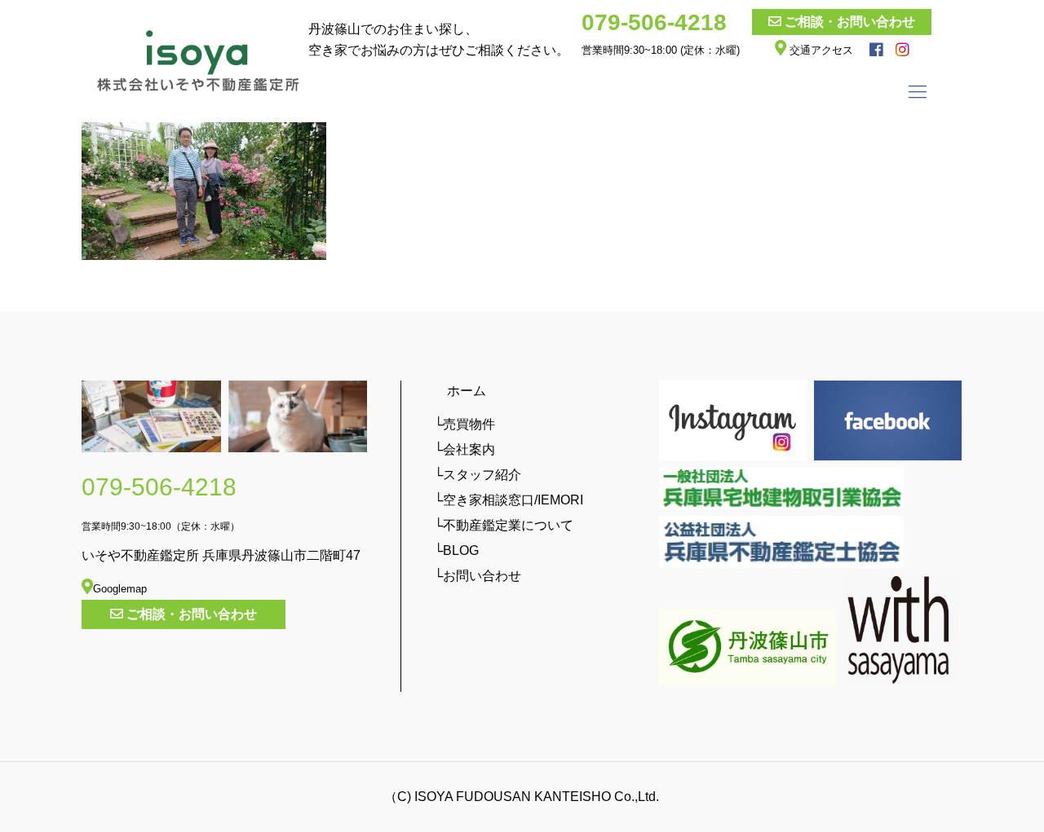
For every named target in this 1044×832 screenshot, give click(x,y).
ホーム (460, 391)
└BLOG (456, 550)
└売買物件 (464, 424)
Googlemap (120, 589)
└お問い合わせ (477, 576)
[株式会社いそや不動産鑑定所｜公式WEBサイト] (198, 61)
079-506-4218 (654, 22)
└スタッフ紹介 (477, 475)
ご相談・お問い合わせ (850, 22)
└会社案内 (464, 449)
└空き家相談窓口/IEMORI (508, 500)
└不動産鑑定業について (503, 525)
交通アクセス (819, 50)
